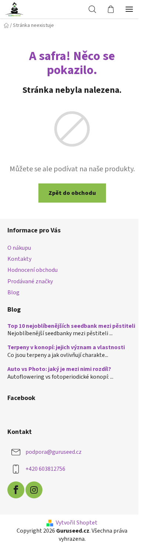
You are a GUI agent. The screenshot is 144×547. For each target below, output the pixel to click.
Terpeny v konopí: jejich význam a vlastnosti (66, 347)
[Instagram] (33, 489)
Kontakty (19, 259)
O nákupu (19, 248)
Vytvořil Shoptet (76, 523)
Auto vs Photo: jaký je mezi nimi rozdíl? (59, 369)
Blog (13, 292)
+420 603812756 (45, 469)
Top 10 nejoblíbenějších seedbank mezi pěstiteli (71, 326)
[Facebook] (15, 489)
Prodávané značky (30, 281)
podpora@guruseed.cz (53, 452)
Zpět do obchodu (72, 193)
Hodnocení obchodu (32, 270)
